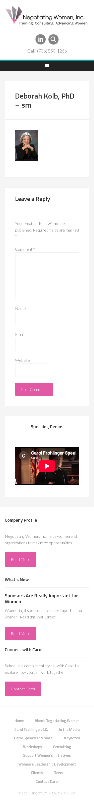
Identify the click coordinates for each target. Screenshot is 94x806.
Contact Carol (23, 688)
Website (22, 360)
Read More (20, 559)
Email (19, 334)
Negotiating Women (47, 17)
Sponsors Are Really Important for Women (41, 598)
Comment (25, 249)
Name (20, 308)
